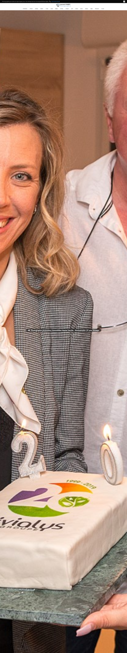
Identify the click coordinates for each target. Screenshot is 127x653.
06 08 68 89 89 (55, 1)
